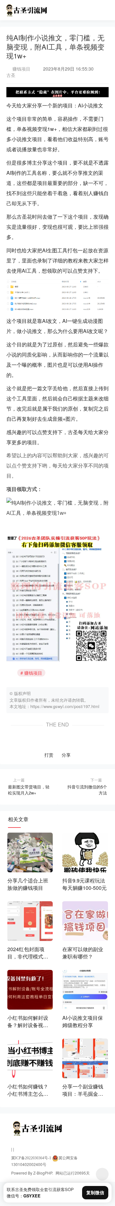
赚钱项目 (21, 68)
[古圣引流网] (26, 8)
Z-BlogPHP (42, 1172)
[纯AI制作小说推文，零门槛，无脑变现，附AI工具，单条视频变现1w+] (57, 507)
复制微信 (95, 1192)
